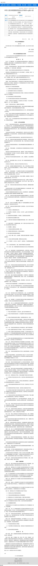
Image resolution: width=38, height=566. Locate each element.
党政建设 (35, 5)
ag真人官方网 (3, 2)
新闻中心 (8, 5)
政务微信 (16, 558)
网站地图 (20, 558)
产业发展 (19, 5)
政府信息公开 (26, 8)
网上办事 (24, 5)
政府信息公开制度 (31, 8)
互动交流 (29, 5)
